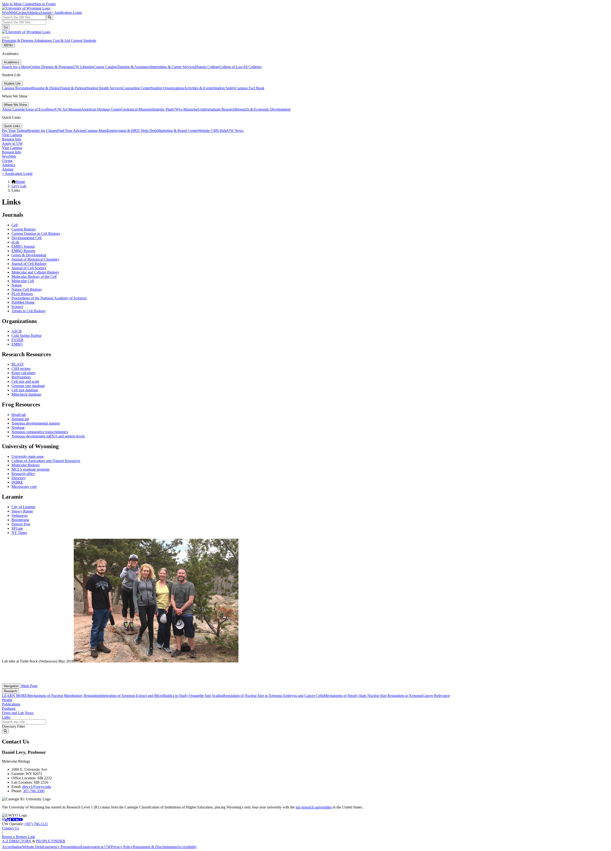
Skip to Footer (45, 4)
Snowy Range (22, 511)
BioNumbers (21, 377)
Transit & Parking (73, 88)
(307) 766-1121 (36, 824)
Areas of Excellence (40, 109)
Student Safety (224, 88)
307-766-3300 (33, 791)
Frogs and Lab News (18, 713)
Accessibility (187, 847)
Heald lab (18, 415)
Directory (18, 478)
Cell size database (24, 390)
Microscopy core (24, 487)
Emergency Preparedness (61, 847)
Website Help (32, 847)
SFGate (17, 528)
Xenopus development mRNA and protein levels (48, 436)
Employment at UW (95, 847)
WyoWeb (9, 13)
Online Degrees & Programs (51, 67)
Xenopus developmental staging (35, 423)
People (7, 700)
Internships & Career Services (172, 67)
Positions (9, 708)
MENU (8, 45)
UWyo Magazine (185, 109)
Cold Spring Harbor (26, 336)
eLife (15, 242)
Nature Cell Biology (26, 289)
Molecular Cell (22, 281)
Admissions (43, 40)
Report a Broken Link (18, 837)
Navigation (11, 686)
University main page (27, 456)
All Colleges (252, 67)
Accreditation (12, 847)
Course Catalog (105, 67)
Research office (23, 474)
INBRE (17, 482)
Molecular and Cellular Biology (35, 272)
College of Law (231, 67)
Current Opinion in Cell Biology (35, 234)
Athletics (33, 13)
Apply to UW (12, 143)
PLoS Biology (22, 294)
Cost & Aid (62, 40)
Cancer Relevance (436, 696)
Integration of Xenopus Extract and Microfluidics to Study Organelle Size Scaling (161, 696)
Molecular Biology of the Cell (34, 277)
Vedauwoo (19, 515)
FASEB (17, 340)
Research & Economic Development (262, 109)
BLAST (17, 364)
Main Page (28, 686)
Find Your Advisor (71, 131)
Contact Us (10, 828)
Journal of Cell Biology (29, 264)
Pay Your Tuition (14, 131)
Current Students (83, 40)
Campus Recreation (17, 88)
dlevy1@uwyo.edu (36, 787)
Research (10, 691)
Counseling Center (136, 88)
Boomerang (20, 520)
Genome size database (28, 386)
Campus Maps (96, 131)
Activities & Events (198, 88)
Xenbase (18, 428)
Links (6, 717)
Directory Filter (13, 726)
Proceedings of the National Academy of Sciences (49, 298)
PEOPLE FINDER (50, 841)
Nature (16, 285)
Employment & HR (122, 131)
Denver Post (20, 524)
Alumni (45, 13)
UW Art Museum (68, 109)
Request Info (11, 139)
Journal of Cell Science (28, 268)
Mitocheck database (26, 394)
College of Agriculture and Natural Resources (45, 461)
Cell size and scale (25, 381)
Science (17, 307)
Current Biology (23, 229)
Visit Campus (12, 135)
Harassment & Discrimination (155, 847)
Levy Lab (18, 186)
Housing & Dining (46, 88)
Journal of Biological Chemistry (35, 259)
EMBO (17, 344)
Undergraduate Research (216, 109)
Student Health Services (104, 88)
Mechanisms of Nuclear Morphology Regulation (63, 696)
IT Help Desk (147, 131)
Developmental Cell (26, 238)
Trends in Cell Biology (28, 311)
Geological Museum (136, 109)
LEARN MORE (14, 696)
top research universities (314, 807)
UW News (235, 131)
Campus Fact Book (249, 88)
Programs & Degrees (18, 40)
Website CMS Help (212, 131)
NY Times (19, 533)
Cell (14, 225)
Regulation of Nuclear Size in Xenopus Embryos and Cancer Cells (273, 696)
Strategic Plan (162, 109)
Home (20, 182)
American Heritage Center (101, 109)
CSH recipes (21, 368)
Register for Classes (42, 131)
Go (6, 27)
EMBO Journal (23, 246)
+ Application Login (66, 13)
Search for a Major (16, 67)
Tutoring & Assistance (133, 67)
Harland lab (20, 419)
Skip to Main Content (18, 4)
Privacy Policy (122, 847)
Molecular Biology (25, 465)
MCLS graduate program (30, 469)
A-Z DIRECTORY (17, 841)
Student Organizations (167, 88)
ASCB (16, 331)
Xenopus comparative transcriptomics (39, 432)
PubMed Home (23, 302)
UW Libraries (83, 67)
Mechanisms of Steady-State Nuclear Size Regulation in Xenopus (373, 696)
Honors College (207, 67)
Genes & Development (28, 255)
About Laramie (13, 109)
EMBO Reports (23, 251)
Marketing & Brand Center (177, 131)
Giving (21, 13)
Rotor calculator (23, 373)
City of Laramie (23, 507)
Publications (11, 704)
